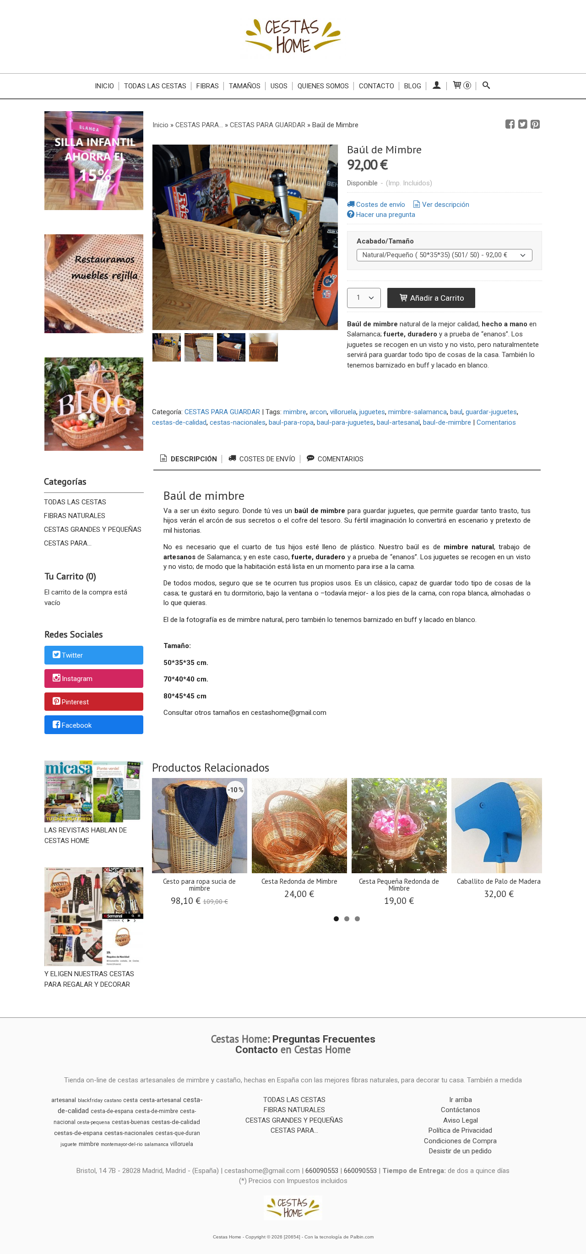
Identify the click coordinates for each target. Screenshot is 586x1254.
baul (456, 412)
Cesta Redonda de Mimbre (299, 881)
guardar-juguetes (491, 412)
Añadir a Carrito (436, 298)
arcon (318, 412)
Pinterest (75, 702)
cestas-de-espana (78, 1133)
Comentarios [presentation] (340, 459)
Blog (412, 86)
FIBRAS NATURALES (74, 516)
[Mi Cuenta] (436, 86)
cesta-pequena (93, 1122)
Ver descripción (445, 204)
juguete (68, 1144)
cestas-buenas (131, 1122)
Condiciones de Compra (460, 1141)
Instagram (77, 679)
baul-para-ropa (291, 422)
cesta (130, 1100)
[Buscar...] (486, 86)
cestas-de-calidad (179, 422)
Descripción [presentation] (193, 459)
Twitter (72, 656)
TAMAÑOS (244, 86)
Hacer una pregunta (385, 215)
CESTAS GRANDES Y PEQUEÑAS (92, 529)
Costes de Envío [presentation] (266, 459)
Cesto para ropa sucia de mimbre (199, 884)
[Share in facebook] (510, 124)
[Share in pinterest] (535, 124)
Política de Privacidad (460, 1130)
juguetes (372, 412)
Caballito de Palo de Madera (499, 881)
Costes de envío (380, 204)
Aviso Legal (460, 1120)
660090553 (321, 1171)
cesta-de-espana (112, 1111)
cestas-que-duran (177, 1133)
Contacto (376, 86)
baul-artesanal (398, 422)
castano (112, 1100)
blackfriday (90, 1100)
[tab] (188, 459)
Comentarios (496, 422)
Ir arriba (460, 1100)
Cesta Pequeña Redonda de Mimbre (399, 884)
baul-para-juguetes (345, 422)
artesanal (63, 1100)
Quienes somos (323, 86)
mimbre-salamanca (417, 412)
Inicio (104, 86)
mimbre (294, 412)
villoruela (343, 412)
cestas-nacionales (238, 422)
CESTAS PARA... (68, 543)
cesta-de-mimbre (156, 1111)
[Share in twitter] (522, 124)
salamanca (156, 1144)
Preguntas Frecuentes (323, 1039)
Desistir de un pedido (460, 1151)
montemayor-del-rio (121, 1144)
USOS (279, 86)
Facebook (77, 725)
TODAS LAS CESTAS (155, 86)
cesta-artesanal (160, 1100)
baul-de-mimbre (447, 422)
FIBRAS (207, 86)
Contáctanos (460, 1110)
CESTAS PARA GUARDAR (222, 412)
